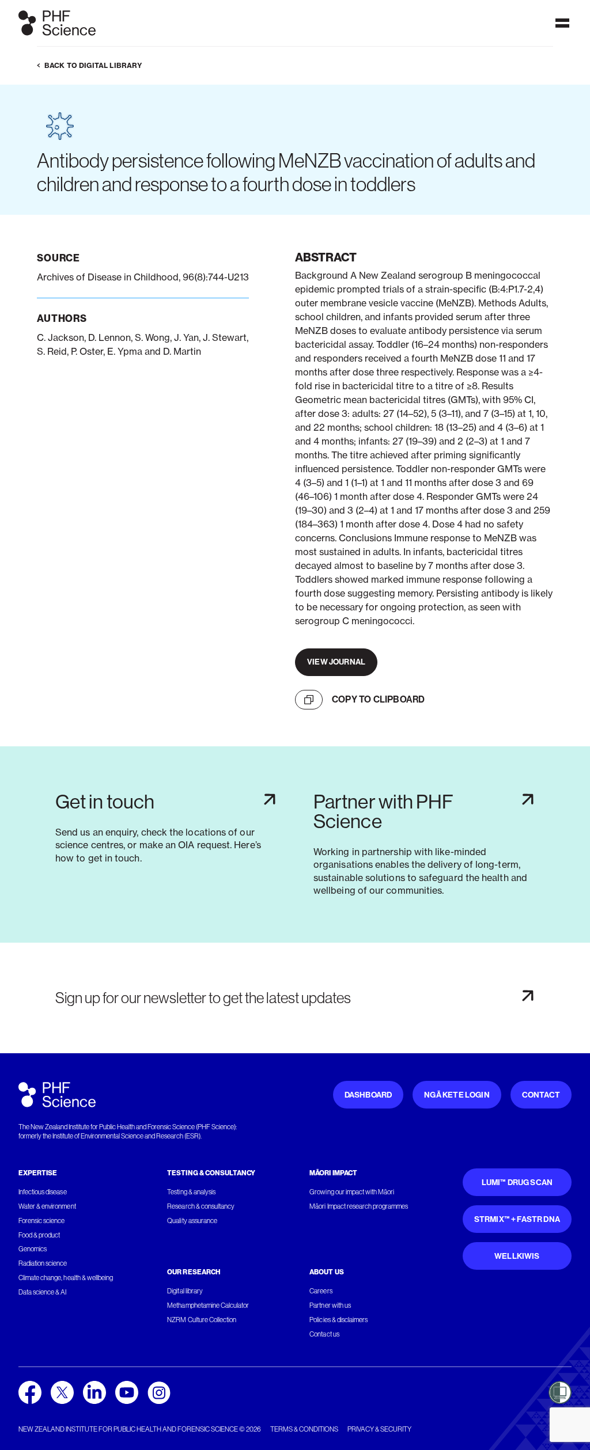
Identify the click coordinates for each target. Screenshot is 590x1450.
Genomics (32, 1249)
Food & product (39, 1235)
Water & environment (47, 1206)
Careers (320, 1291)
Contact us (324, 1334)
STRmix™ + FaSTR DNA (517, 1219)
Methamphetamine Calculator (208, 1305)
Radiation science (42, 1263)
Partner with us (329, 1305)
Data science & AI (42, 1292)
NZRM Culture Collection (201, 1320)
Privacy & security (379, 1429)
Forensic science (41, 1221)
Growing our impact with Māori (351, 1192)
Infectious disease (42, 1192)
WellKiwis (517, 1256)
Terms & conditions (304, 1429)
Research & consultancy (201, 1206)
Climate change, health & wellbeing (65, 1278)
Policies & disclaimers (338, 1320)
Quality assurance (192, 1221)
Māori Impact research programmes (358, 1206)
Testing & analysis (191, 1192)
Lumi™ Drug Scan (517, 1182)
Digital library (184, 1291)
